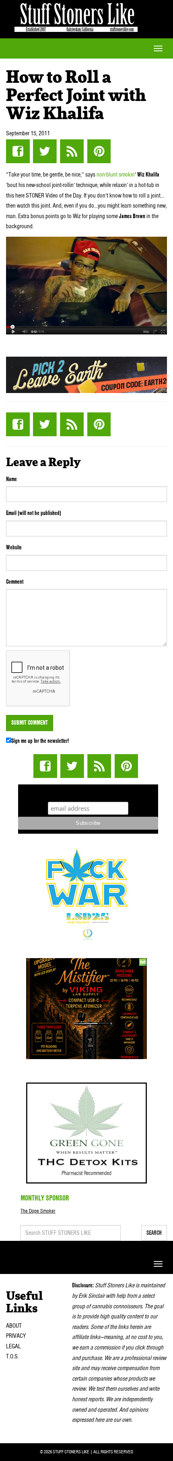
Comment (14, 582)
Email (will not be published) (33, 513)
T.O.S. (12, 1356)
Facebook (18, 151)
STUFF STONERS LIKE (76, 16)
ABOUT (14, 1326)
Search (154, 1233)
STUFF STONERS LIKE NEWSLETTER (88, 791)
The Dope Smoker (38, 1210)
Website (14, 547)
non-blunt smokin (116, 174)
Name (11, 479)
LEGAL (13, 1346)
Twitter (45, 151)
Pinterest (99, 151)
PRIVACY (16, 1336)
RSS (72, 151)
